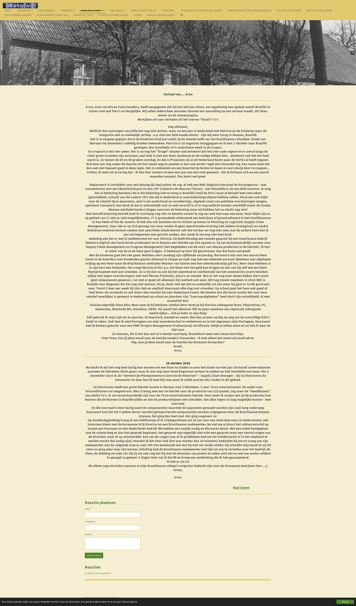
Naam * (88, 508)
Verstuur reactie (94, 555)
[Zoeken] (182, 15)
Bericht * (89, 534)
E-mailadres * (90, 521)
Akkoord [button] (345, 602)
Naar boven (241, 487)
